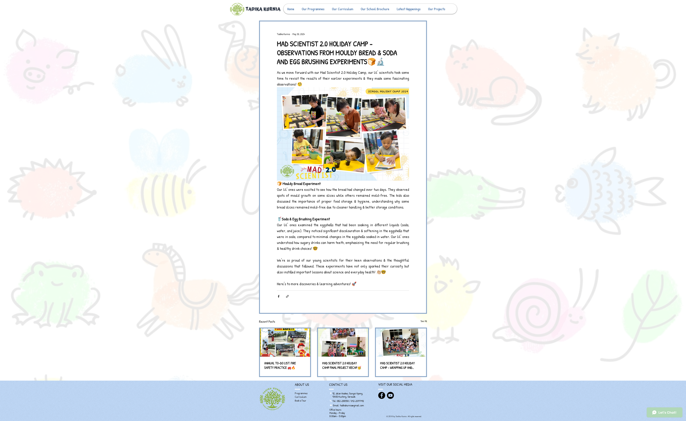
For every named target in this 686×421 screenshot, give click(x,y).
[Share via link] (287, 296)
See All (424, 321)
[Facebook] (381, 395)
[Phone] (330, 401)
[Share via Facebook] (278, 296)
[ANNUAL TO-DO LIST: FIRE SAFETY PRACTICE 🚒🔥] (285, 342)
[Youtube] (390, 395)
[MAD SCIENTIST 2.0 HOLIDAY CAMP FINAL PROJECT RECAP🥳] (343, 342)
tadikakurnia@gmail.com (352, 405)
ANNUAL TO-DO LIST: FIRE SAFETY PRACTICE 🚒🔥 (280, 365)
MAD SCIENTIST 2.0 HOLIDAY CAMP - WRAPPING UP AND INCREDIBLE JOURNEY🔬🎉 (397, 365)
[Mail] (330, 405)
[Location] (330, 393)
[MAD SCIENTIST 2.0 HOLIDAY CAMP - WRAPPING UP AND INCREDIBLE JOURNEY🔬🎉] (401, 342)
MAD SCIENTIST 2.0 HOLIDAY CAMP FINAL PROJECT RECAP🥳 (341, 365)
